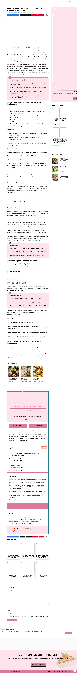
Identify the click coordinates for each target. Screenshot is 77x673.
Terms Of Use (61, 671)
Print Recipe (29, 47)
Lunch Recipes (27, 2)
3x (46, 447)
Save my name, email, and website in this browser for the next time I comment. (28, 616)
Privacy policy (50, 671)
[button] (70, 2)
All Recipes (9, 2)
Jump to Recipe (19, 47)
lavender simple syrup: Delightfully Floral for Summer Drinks (42, 556)
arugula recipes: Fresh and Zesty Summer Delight (42, 575)
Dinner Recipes (35, 2)
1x (41, 447)
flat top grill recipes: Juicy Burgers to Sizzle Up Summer (13, 556)
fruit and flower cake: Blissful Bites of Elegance (14, 575)
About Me (56, 671)
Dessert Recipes (44, 2)
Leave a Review (38, 47)
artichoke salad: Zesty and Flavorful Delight (28, 556)
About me (51, 2)
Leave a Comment (29, 12)
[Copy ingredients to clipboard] (16, 447)
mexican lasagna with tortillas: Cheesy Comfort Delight (28, 575)
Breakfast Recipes (18, 2)
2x (43, 447)
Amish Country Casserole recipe (29, 240)
